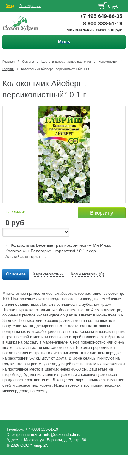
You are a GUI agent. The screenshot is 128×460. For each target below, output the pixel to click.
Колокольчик (108, 61)
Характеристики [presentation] (48, 274)
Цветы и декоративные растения (66, 61)
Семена (28, 61)
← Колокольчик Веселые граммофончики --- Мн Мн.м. (58, 245)
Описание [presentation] (16, 274)
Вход (10, 6)
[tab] (15, 274)
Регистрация (30, 6)
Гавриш (8, 69)
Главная (8, 61)
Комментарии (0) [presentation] (87, 274)
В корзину (101, 213)
